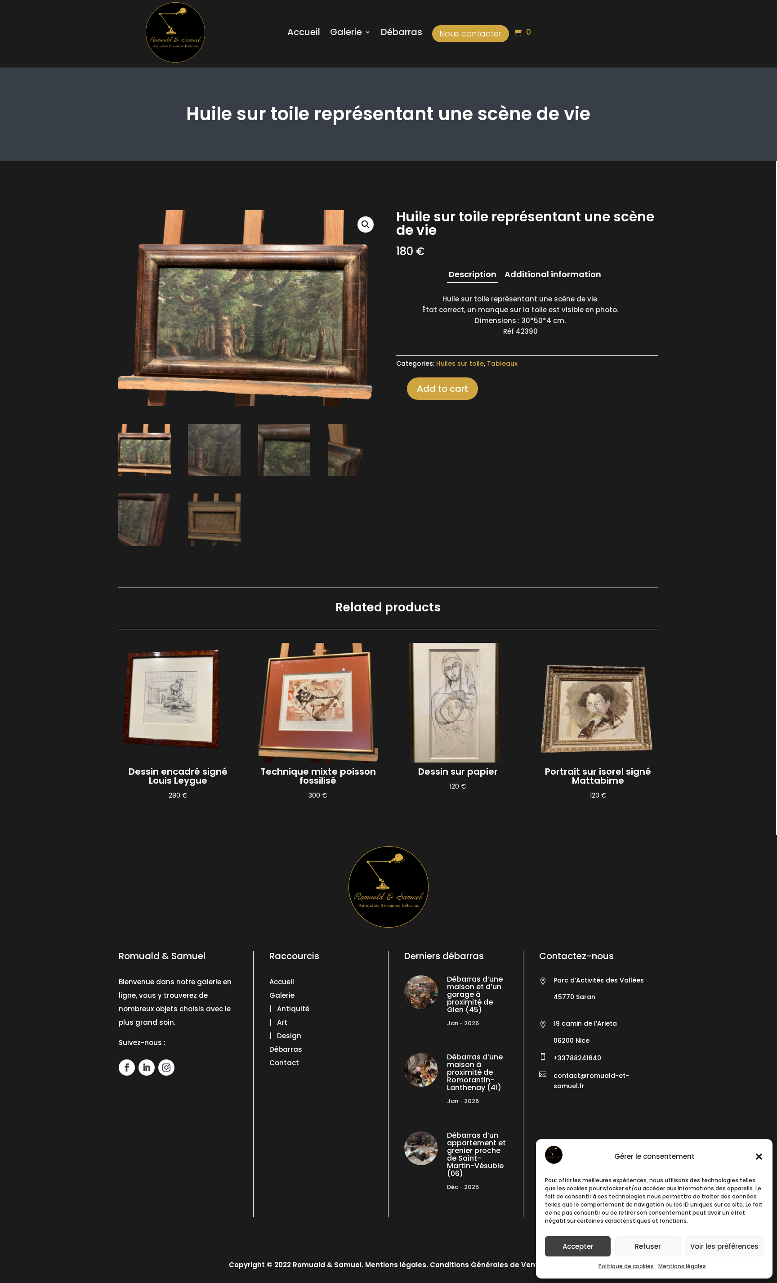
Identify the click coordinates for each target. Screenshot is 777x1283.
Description (472, 274)
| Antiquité (289, 1009)
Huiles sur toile (460, 363)
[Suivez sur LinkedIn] (146, 1067)
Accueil (303, 33)
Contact (284, 1063)
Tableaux (502, 363)
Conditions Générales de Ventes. (488, 1265)
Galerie (346, 33)
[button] (759, 1156)
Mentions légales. (396, 1265)
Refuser (648, 1246)
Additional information (553, 274)
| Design (285, 1036)
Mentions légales (682, 1266)
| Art (278, 1022)
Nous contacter (470, 33)
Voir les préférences (724, 1246)
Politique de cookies (626, 1266)
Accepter (578, 1246)
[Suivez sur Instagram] (166, 1067)
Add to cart (442, 388)
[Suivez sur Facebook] (127, 1067)
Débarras (401, 33)
